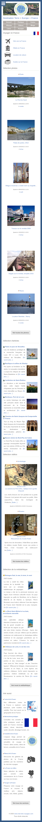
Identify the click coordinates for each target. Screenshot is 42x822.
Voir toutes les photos (21, 333)
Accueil (9, 22)
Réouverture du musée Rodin (21, 539)
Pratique (21, 22)
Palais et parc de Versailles (15, 347)
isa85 (21, 192)
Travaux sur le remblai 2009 (21, 228)
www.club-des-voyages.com (23, 814)
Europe (25, 18)
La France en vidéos (10, 768)
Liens (9, 28)
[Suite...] (14, 502)
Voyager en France (10, 783)
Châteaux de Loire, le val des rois (17, 647)
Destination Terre (11, 18)
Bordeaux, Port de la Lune (14, 397)
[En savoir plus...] (12, 607)
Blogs (33, 25)
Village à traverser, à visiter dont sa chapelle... (21, 185)
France (34, 18)
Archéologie (22, 461)
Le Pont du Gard (21, 100)
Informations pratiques (11, 716)
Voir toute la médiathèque (20, 685)
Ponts (21, 74)
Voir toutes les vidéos (21, 561)
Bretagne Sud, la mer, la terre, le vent (18, 575)
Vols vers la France (19, 41)
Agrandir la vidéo (21, 486)
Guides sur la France (20, 62)
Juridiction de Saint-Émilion (15, 380)
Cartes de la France (10, 699)
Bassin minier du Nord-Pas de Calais (18, 438)
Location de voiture (19, 55)
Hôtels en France (19, 48)
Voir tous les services (21, 803)
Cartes (32, 22)
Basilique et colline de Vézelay (16, 363)
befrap (21, 149)
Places (21, 291)
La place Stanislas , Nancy (21, 316)
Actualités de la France (11, 733)
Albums (9, 25)
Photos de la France (10, 753)
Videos (20, 25)
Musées (21, 511)
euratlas (21, 106)
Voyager (21, 28)
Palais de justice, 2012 (21, 143)
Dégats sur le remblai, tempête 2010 (21, 273)
